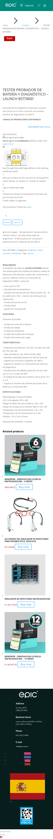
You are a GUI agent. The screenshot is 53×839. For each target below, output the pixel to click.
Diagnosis (32, 250)
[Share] (6, 831)
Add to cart (17, 222)
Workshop (16, 253)
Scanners (7, 253)
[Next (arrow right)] (4, 834)
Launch (30, 253)
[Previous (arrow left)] (1, 834)
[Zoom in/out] (1, 831)
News (40, 250)
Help (29, 207)
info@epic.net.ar (22, 746)
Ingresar (29, 5)
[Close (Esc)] (9, 831)
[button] (26, 837)
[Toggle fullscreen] (4, 831)
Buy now (7, 222)
